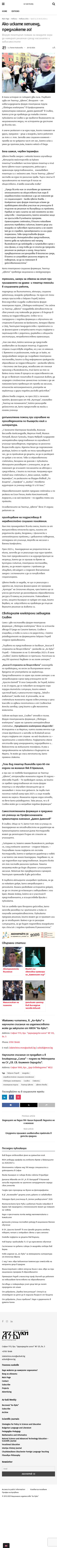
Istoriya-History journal (12, 1448)
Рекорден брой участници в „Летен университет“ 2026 (27, 1199)
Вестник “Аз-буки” (10, 1405)
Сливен (27, 1081)
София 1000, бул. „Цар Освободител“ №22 (31, 1067)
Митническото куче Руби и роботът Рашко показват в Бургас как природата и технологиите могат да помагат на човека (28, 1207)
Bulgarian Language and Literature (16, 1428)
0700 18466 (14, 1042)
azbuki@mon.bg (45, 1047)
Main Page (5, 19)
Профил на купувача (10, 1492)
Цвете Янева (41, 1085)
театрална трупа (10, 1085)
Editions (15, 11)
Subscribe (6, 1385)
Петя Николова (16, 48)
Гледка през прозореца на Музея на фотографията (25, 1190)
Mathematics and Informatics (14, 1435)
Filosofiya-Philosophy (11, 1455)
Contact (5, 1381)
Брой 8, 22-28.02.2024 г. (39, 19)
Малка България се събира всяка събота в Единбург (25, 1175)
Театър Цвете (27, 1085)
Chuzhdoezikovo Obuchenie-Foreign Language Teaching (25, 1452)
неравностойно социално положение (18, 1077)
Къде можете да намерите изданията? (20, 1370)
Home (4, 11)
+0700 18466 (7, 1351)
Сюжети (36, 1081)
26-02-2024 (31, 48)
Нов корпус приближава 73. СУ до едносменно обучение (26, 1242)
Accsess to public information (13, 1489)
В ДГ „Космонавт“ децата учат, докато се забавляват (27, 1195)
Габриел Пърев (13, 1073)
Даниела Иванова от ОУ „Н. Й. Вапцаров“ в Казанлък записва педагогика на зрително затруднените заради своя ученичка (27, 1182)
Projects (5, 1388)
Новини (14, 19)
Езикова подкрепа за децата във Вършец (20, 1237)
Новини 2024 (23, 19)
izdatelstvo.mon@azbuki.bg (22, 1047)
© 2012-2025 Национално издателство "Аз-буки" (20, 1496)
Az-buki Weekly (28, 4)
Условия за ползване (38, 1489)
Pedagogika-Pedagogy (11, 1431)
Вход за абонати (9, 1374)
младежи (25, 1073)
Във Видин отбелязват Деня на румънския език (23, 1155)
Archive (5, 1412)
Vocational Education (11, 1444)
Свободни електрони (12, 1081)
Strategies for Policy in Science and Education (21, 1424)
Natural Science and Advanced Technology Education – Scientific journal (25, 1440)
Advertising (6, 1392)
